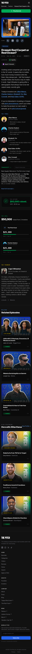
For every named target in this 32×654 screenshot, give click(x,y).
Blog (2, 597)
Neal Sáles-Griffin (17, 97)
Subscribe (16, 638)
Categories (4, 558)
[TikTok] (11, 547)
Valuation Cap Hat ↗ (7, 620)
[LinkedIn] (2, 547)
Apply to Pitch (5, 573)
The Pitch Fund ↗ (6, 603)
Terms (18, 652)
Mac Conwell (12, 157)
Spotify (13, 60)
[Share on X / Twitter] (8, 40)
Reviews (3, 564)
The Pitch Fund (12, 227)
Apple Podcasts (9, 64)
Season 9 (26, 56)
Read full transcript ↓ (7, 188)
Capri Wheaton (14, 269)
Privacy (13, 652)
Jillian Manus (21, 92)
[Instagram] (5, 547)
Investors (3, 583)
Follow (3, 567)
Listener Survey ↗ (6, 614)
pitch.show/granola (19, 109)
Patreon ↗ (4, 611)
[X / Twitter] (8, 547)
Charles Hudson (7, 94)
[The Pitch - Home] (4, 3)
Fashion (10, 6)
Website (12, 300)
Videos (3, 561)
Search (3, 570)
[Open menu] (29, 2)
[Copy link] (22, 40)
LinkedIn (3, 300)
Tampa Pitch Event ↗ (7, 600)
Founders (4, 580)
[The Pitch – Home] (16, 538)
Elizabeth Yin (18, 94)
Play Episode (17, 11)
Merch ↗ (3, 617)
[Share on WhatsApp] (17, 40)
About (3, 591)
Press (3, 594)
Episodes (4, 6)
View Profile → (26, 426)
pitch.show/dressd (11, 104)
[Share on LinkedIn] (12, 40)
